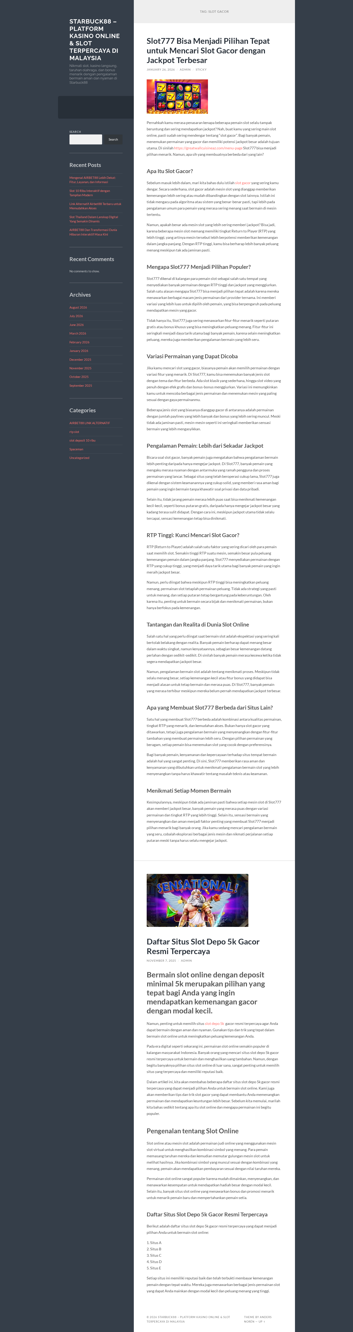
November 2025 (80, 368)
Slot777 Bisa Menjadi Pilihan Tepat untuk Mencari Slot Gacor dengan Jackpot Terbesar (208, 50)
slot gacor (243, 182)
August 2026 (78, 307)
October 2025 (79, 377)
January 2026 (78, 351)
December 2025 (80, 359)
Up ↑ (262, 1321)
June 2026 (76, 325)
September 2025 (80, 385)
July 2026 (76, 316)
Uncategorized (79, 458)
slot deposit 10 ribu (82, 440)
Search (75, 131)
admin (185, 69)
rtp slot (74, 432)
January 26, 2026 (161, 69)
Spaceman (76, 449)
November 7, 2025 (161, 960)
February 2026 (79, 342)
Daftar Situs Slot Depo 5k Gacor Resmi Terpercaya (203, 946)
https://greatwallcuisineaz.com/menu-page (208, 148)
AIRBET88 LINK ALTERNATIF (89, 423)
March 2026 (77, 333)
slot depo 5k (214, 1023)
